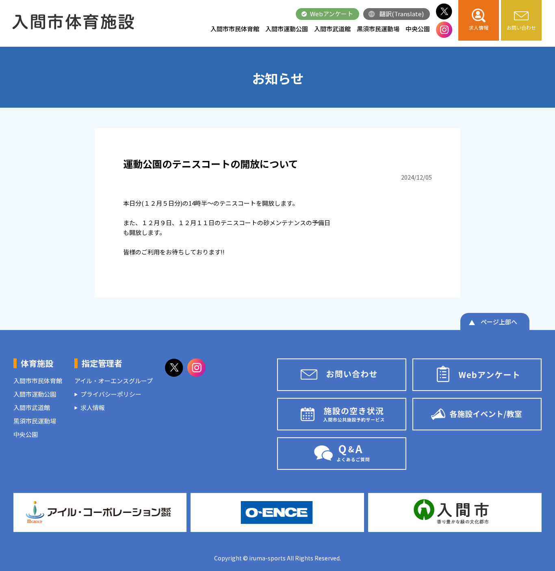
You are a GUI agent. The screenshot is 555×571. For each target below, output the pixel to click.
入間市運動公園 (286, 28)
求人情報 (92, 407)
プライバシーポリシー (110, 394)
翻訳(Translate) (401, 13)
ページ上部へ (499, 321)
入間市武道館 (332, 28)
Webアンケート (331, 13)
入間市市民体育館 (234, 28)
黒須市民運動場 (378, 28)
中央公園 (417, 28)
